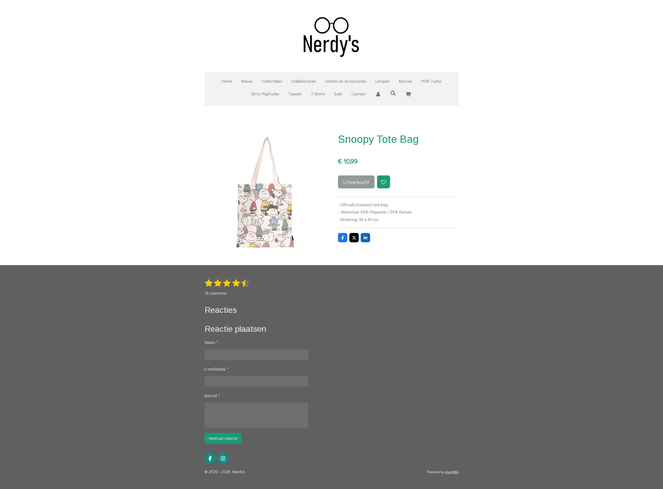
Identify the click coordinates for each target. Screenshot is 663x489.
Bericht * (212, 395)
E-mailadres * (216, 369)
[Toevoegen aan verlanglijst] (383, 181)
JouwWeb (451, 472)
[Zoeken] (393, 93)
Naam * (211, 342)
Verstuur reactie (223, 438)
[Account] (378, 94)
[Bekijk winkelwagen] (408, 94)
